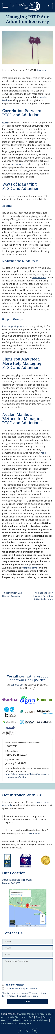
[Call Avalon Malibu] (49, 6)
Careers (47, 1017)
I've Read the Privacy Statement (21, 988)
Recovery (41, 70)
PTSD (5, 122)
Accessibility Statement (14, 1017)
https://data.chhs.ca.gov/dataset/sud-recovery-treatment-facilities (27, 776)
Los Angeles (28, 1020)
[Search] (13, 6)
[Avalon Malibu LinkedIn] (34, 1030)
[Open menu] (5, 6)
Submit (27, 1001)
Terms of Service (25, 996)
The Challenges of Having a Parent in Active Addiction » (43, 596)
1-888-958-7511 (34, 833)
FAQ (31, 1017)
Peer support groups (13, 326)
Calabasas (42, 1020)
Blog (38, 1017)
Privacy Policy (8, 996)
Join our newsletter (14, 984)
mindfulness (39, 277)
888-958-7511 (18, 684)
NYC (3, 1020)
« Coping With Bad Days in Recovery (12, 594)
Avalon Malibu (26, 1013)
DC (9, 1020)
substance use (18, 164)
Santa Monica (8, 1023)
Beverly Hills (24, 1023)
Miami (16, 1020)
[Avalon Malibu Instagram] (27, 1030)
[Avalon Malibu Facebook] (20, 1030)
